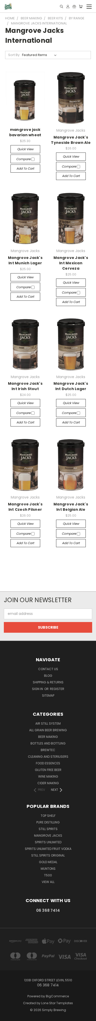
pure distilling (48, 822)
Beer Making (48, 737)
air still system (48, 723)
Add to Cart (25, 168)
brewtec (48, 750)
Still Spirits (48, 829)
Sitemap (48, 695)
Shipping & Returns (48, 682)
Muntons (48, 868)
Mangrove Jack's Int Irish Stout (25, 386)
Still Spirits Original (48, 855)
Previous (8, 1016)
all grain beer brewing (48, 730)
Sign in (38, 689)
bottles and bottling (48, 743)
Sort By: (14, 54)
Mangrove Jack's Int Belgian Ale (71, 507)
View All (48, 882)
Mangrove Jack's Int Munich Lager (25, 260)
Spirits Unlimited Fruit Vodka (48, 849)
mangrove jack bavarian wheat (25, 132)
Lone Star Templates (57, 1003)
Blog (48, 675)
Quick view (25, 149)
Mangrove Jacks (48, 835)
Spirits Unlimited (48, 842)
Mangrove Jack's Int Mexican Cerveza (71, 263)
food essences (48, 763)
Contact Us (48, 669)
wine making (48, 776)
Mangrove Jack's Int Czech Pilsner (25, 507)
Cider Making (48, 783)
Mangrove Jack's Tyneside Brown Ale (71, 140)
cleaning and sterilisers (48, 756)
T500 (48, 875)
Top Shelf (48, 815)
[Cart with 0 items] (80, 6)
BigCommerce (57, 996)
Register (57, 689)
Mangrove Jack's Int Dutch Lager (71, 386)
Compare (23, 159)
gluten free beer (48, 770)
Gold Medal (48, 862)
